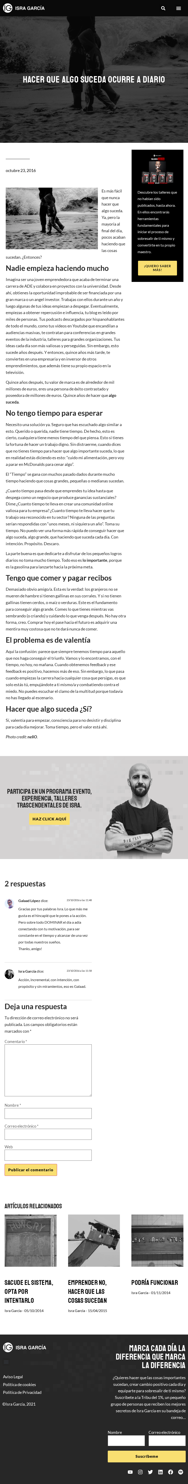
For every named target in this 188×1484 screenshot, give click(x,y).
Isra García (27, 971)
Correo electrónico (22, 1126)
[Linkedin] (160, 1472)
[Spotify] (181, 1472)
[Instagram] (140, 1472)
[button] (163, 8)
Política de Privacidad (22, 1392)
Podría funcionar (154, 1282)
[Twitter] (150, 1472)
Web (9, 1147)
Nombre (13, 1105)
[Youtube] (130, 1472)
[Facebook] (171, 1472)
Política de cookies (19, 1384)
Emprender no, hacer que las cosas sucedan (87, 1291)
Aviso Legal (13, 1376)
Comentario (16, 1041)
